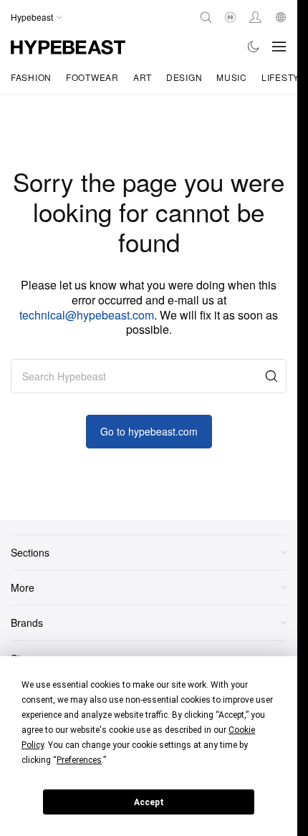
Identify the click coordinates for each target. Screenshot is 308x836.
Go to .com (149, 431)
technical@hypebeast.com (86, 315)
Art (142, 77)
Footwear (92, 77)
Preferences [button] (79, 760)
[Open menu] (279, 46)
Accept (149, 802)
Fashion (31, 77)
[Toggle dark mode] (254, 46)
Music (231, 77)
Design (184, 77)
